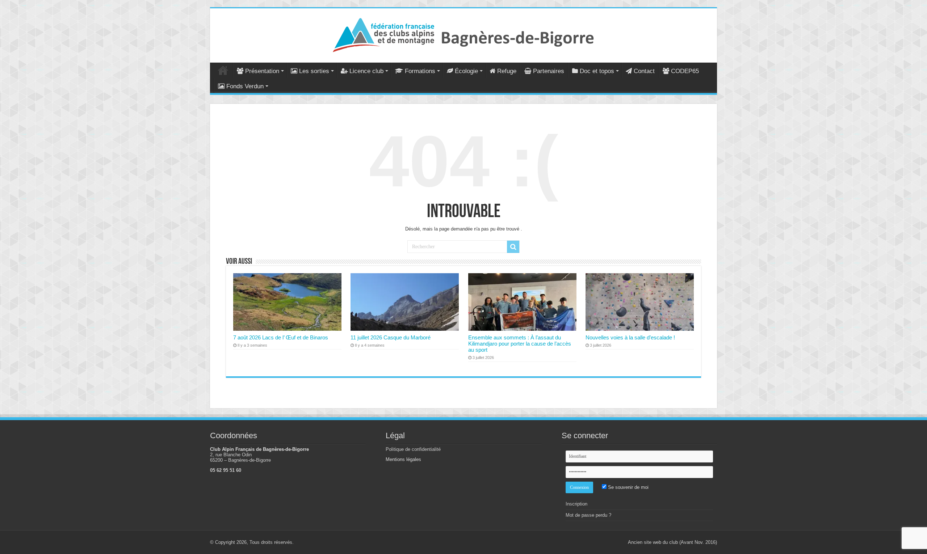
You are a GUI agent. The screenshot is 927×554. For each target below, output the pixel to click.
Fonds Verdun (245, 86)
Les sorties (314, 71)
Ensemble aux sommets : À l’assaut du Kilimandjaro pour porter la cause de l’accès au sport (519, 343)
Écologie (466, 71)
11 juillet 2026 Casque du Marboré (391, 337)
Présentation (262, 71)
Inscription (576, 504)
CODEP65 (685, 71)
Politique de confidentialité (413, 449)
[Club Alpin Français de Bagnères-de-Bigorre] (463, 34)
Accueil (223, 70)
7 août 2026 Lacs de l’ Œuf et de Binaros (280, 337)
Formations (420, 71)
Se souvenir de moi (628, 487)
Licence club (366, 71)
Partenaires (548, 71)
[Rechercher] (513, 247)
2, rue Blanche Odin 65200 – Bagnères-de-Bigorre (240, 457)
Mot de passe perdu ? (588, 515)
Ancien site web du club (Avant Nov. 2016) (672, 542)
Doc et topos (597, 71)
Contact (644, 71)
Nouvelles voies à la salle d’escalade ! (630, 337)
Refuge (506, 71)
